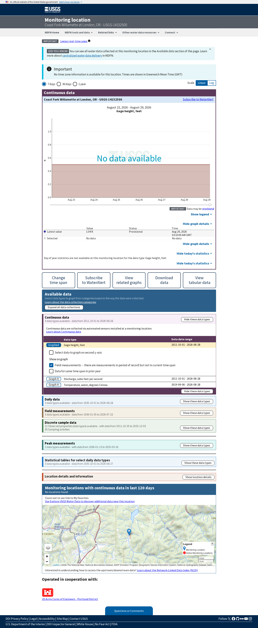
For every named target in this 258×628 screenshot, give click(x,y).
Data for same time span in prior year (78, 371)
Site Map (62, 619)
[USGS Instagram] (250, 620)
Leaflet (56, 564)
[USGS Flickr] (242, 620)
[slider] (210, 204)
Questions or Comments (129, 611)
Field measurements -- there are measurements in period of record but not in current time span (115, 365)
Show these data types (196, 401)
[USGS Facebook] (233, 620)
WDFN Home (52, 32)
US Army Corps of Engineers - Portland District (70, 599)
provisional (208, 208)
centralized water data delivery (82, 55)
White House (85, 624)
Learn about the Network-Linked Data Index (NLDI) (167, 570)
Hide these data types (197, 319)
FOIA (114, 624)
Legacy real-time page (74, 41)
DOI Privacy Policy (17, 619)
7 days (51, 84)
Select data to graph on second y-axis (78, 352)
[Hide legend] (212, 544)
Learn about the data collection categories (70, 302)
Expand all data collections (64, 307)
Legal (33, 619)
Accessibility (47, 619)
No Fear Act (102, 624)
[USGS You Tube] (246, 620)
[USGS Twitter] (229, 620)
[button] (129, 532)
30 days (66, 84)
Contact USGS (79, 619)
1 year (82, 84)
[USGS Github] (238, 620)
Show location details (198, 477)
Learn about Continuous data (63, 331)
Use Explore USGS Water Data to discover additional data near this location (90, 501)
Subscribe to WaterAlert (198, 99)
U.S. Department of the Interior (25, 624)
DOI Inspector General (61, 624)
